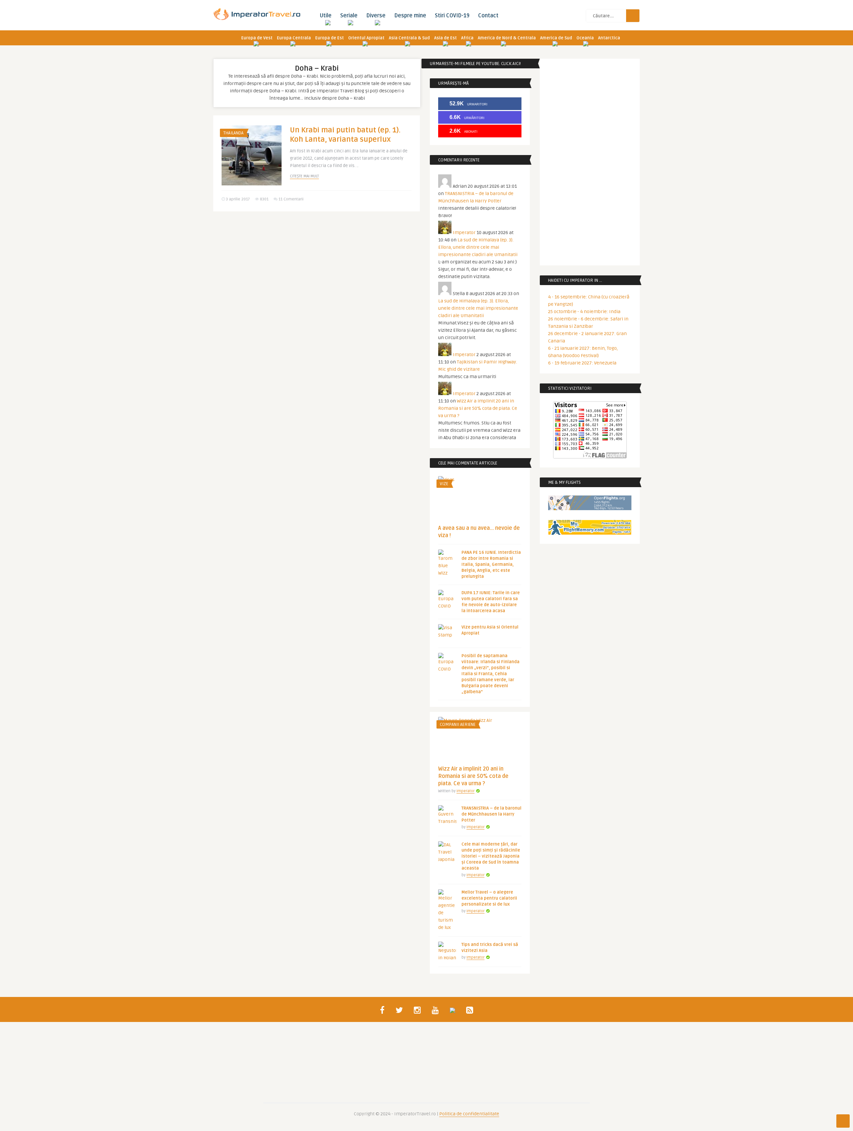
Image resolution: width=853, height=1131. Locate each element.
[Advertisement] (316, 268)
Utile (326, 15)
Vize (444, 483)
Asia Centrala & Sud (409, 38)
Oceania (585, 38)
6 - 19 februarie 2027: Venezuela (582, 363)
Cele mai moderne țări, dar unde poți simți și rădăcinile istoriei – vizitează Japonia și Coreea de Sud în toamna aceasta (490, 856)
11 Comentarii (291, 199)
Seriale (349, 15)
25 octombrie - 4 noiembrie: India (584, 311)
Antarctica (609, 38)
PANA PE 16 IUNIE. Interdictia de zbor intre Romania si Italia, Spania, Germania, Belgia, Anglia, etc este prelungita (491, 564)
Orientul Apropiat (366, 38)
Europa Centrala (294, 38)
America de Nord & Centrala (507, 38)
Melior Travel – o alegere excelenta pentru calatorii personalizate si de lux (489, 898)
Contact (488, 15)
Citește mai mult (304, 176)
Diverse (376, 15)
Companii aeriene (457, 724)
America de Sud (556, 38)
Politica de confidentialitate (469, 1114)
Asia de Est (445, 38)
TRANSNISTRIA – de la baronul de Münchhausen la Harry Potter (491, 814)
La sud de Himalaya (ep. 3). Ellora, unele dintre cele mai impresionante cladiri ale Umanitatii (477, 247)
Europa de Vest (257, 38)
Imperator (464, 232)
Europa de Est (329, 38)
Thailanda (233, 133)
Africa (467, 38)
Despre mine (410, 15)
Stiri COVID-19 (452, 15)
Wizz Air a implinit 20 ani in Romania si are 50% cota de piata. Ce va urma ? (477, 408)
